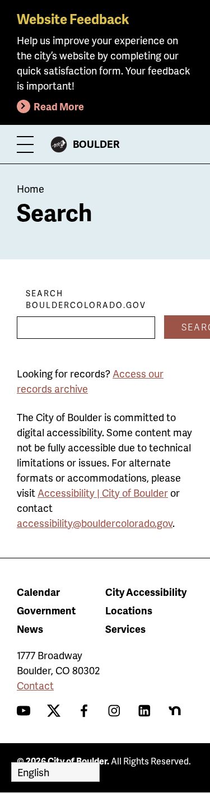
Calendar (38, 592)
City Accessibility (145, 592)
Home (30, 188)
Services (125, 629)
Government (46, 610)
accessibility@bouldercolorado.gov (94, 523)
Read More (59, 106)
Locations (128, 610)
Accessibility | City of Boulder (103, 493)
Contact (35, 685)
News (30, 629)
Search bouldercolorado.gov (86, 299)
